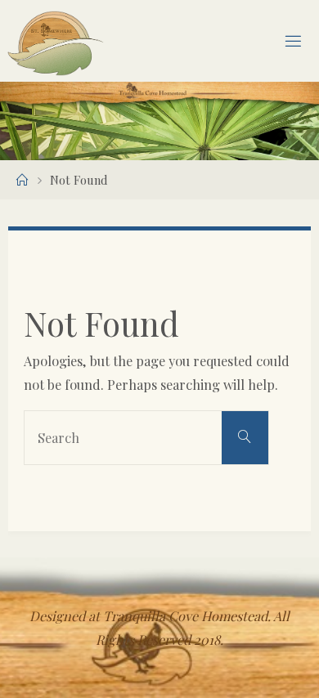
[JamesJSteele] (55, 41)
